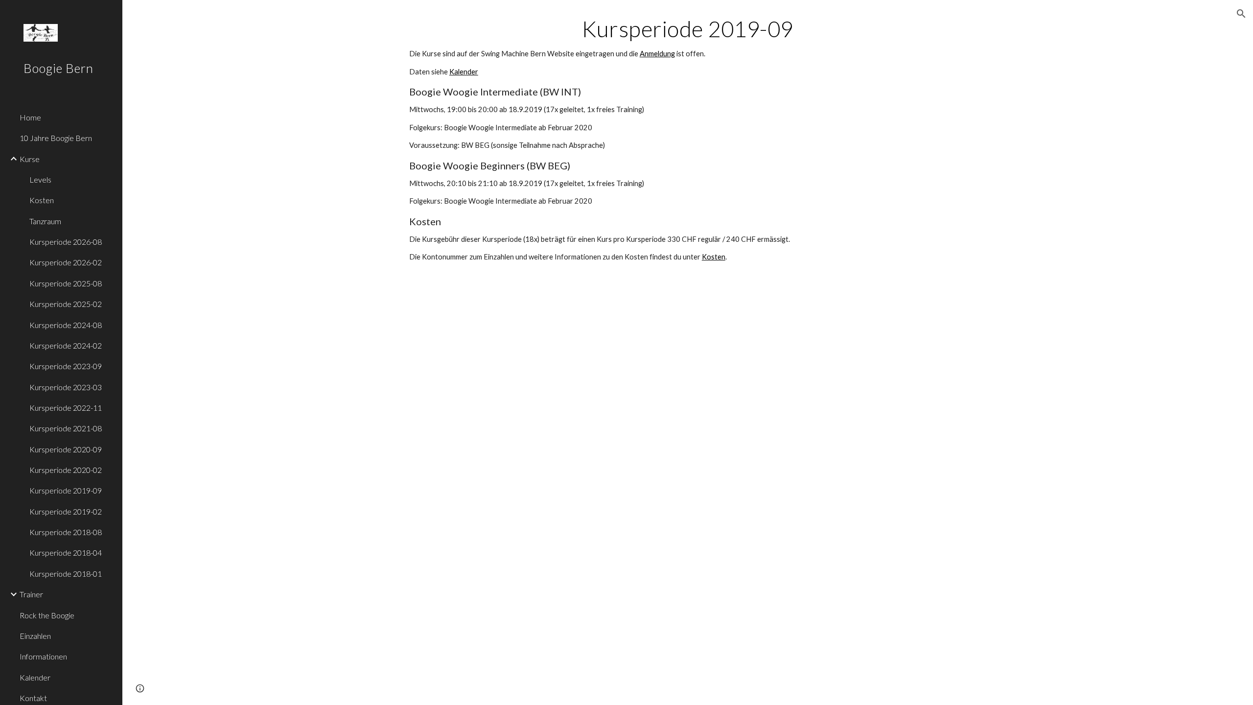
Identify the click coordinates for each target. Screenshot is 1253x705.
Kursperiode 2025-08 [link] (65, 283)
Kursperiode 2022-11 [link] (65, 407)
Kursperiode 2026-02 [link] (65, 262)
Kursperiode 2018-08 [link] (65, 532)
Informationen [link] (43, 656)
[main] (687, 139)
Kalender (463, 72)
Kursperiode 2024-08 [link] (65, 324)
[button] (1241, 13)
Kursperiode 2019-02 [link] (65, 511)
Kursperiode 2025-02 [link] (65, 303)
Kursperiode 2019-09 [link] (65, 490)
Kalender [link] (35, 677)
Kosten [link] (41, 200)
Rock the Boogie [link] (47, 615)
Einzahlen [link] (35, 635)
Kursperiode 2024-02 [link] (65, 345)
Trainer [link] (31, 594)
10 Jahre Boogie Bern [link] (56, 137)
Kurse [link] (30, 159)
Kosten (713, 257)
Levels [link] (40, 179)
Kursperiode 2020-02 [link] (65, 469)
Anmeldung (657, 53)
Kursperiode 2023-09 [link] (65, 366)
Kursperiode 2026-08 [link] (65, 241)
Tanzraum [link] (45, 221)
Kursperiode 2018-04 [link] (65, 552)
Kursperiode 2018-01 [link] (65, 573)
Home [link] (30, 117)
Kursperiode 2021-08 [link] (65, 428)
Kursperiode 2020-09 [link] (65, 449)
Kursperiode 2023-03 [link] (65, 387)
